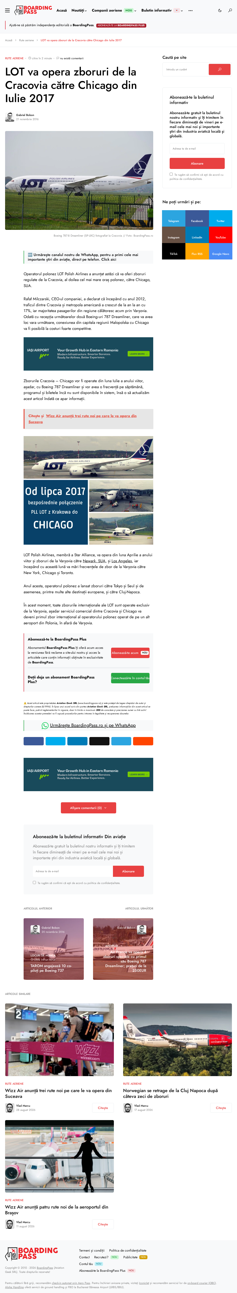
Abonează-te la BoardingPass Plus (106, 1270)
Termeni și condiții (92, 1250)
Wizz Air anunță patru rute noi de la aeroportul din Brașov (56, 1210)
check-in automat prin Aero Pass (71, 1283)
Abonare (128, 871)
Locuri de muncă (43, 955)
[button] (7, 10)
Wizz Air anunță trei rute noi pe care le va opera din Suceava (58, 1093)
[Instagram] (224, 1261)
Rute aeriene (26, 40)
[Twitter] (218, 1261)
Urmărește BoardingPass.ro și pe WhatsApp (93, 725)
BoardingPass (45, 1268)
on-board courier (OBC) (201, 1283)
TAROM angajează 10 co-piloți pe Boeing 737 (51, 968)
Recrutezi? (105, 1257)
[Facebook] (212, 1261)
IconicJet (144, 1283)
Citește (103, 1108)
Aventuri (111, 946)
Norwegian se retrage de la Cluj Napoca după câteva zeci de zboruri (170, 1093)
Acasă (8, 40)
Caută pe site (174, 57)
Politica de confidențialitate (127, 1250)
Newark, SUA (94, 561)
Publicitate (134, 1257)
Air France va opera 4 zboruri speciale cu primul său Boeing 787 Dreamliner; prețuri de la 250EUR (124, 961)
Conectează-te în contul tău (130, 678)
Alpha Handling (14, 1287)
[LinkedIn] (230, 1261)
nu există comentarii (72, 58)
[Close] (232, 25)
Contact (84, 1257)
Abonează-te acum (129, 652)
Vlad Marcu (23, 1106)
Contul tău (90, 1264)
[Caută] (220, 69)
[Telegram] (207, 1261)
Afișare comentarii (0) (86, 808)
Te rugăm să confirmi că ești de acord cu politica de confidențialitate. (79, 883)
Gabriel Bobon (25, 115)
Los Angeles (122, 561)
